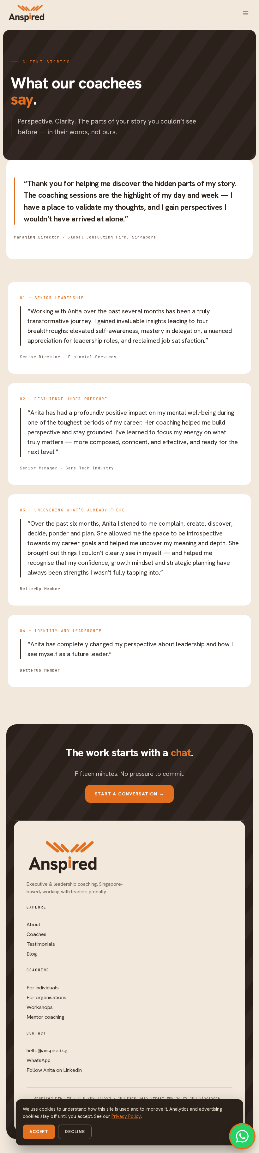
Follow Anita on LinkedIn (54, 1069)
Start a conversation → (129, 794)
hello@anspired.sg (47, 1050)
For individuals (43, 987)
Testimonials (41, 943)
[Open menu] (245, 13)
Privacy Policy (126, 1116)
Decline (75, 1131)
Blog (32, 953)
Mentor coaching (45, 1016)
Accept (38, 1131)
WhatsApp (39, 1060)
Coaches (36, 934)
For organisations (46, 997)
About (33, 924)
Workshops (40, 1007)
